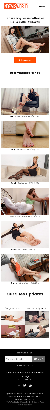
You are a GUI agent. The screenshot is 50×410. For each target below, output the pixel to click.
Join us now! (25, 60)
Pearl (13, 183)
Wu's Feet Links (13, 402)
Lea (12, 21)
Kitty (13, 149)
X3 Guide (35, 402)
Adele (13, 249)
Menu (42, 6)
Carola (14, 283)
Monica (13, 216)
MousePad (25, 402)
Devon (13, 116)
